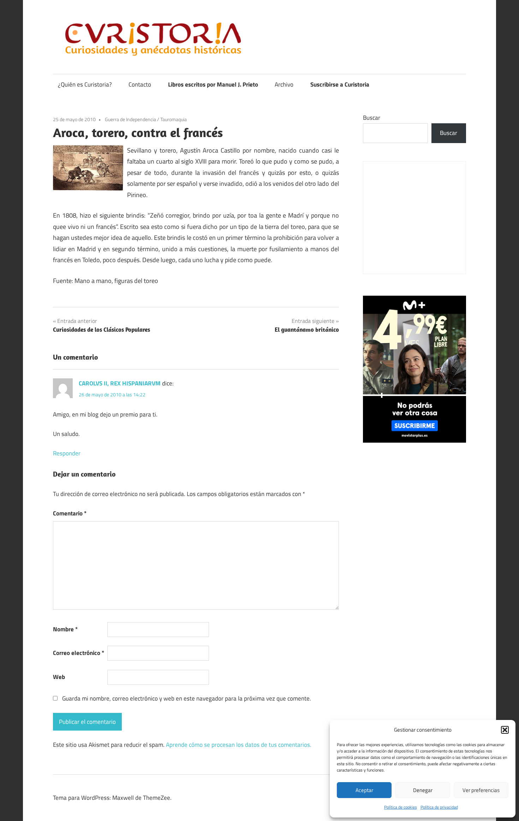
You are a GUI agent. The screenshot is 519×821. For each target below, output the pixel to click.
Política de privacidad (439, 807)
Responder (66, 453)
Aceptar (364, 790)
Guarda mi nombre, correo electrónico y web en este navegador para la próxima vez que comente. (186, 698)
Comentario (69, 513)
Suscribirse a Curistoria (339, 84)
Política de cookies (400, 807)
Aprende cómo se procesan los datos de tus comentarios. (238, 744)
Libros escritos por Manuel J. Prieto (213, 84)
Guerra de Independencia (130, 119)
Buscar (371, 117)
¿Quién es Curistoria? (85, 84)
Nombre (65, 629)
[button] (504, 729)
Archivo (284, 84)
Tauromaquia (173, 119)
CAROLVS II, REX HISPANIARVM (120, 383)
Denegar (422, 790)
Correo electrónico (78, 652)
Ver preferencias (481, 790)
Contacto (140, 84)
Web (59, 676)
